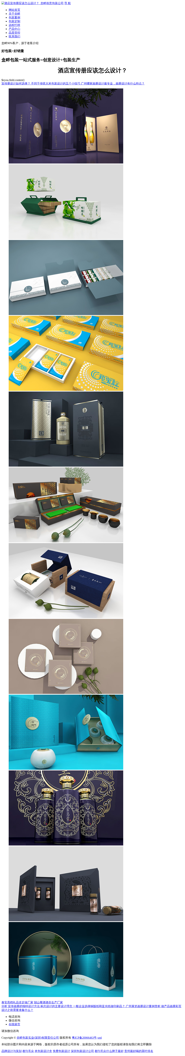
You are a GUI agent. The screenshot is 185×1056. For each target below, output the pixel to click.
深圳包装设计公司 (82, 1051)
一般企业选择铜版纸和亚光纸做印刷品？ (99, 1006)
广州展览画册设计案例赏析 (143, 1006)
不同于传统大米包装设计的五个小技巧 (56, 83)
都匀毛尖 (28, 1051)
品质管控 (14, 32)
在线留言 (14, 1024)
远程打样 (14, 25)
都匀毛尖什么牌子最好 (109, 1051)
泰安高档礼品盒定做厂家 (17, 1002)
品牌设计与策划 (11, 1051)
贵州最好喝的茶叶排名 (138, 1051)
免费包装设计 (61, 1051)
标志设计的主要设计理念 (56, 1006)
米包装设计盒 (43, 1051)
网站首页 (14, 9)
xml (99, 1037)
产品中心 (14, 28)
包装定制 (14, 21)
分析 (4, 1006)
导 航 (67, 3)
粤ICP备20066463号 (84, 1037)
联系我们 (14, 36)
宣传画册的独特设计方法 (24, 1006)
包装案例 (14, 17)
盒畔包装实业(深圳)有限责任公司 (38, 1037)
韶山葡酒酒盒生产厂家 (48, 1002)
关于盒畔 (14, 13)
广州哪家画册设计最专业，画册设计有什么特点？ (113, 83)
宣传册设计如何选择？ (16, 83)
